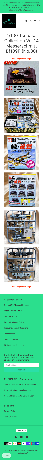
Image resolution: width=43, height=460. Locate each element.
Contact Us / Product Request (16, 305)
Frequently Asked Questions (16, 328)
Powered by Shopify (21, 453)
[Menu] (39, 21)
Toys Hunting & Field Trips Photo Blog (20, 384)
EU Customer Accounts (14, 345)
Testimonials (9, 334)
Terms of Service (11, 339)
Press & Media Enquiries (14, 311)
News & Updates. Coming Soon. (17, 390)
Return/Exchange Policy (14, 322)
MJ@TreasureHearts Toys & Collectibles (24, 450)
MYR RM (21, 430)
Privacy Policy (10, 411)
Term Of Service (11, 417)
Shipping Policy (10, 316)
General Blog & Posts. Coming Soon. (19, 396)
